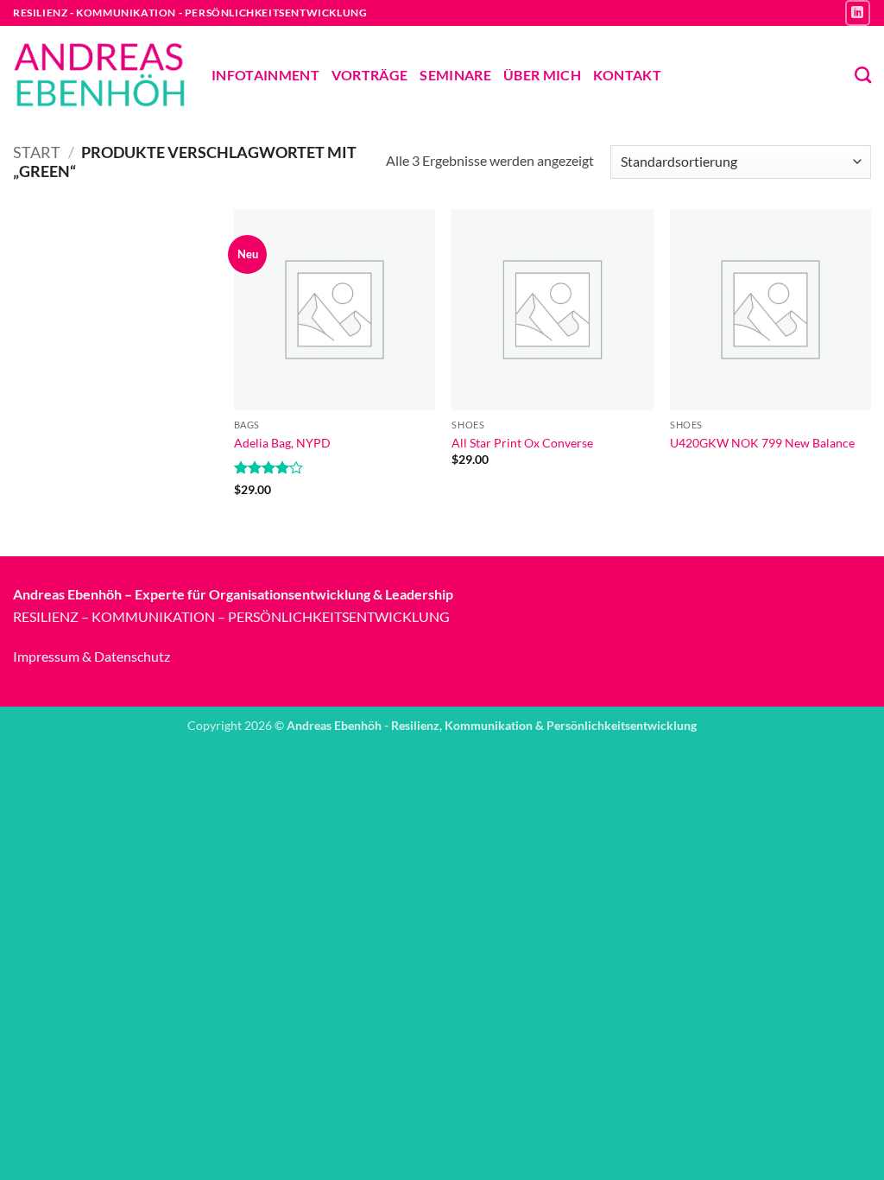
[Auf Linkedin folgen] (857, 12)
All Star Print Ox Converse (522, 442)
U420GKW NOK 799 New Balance (762, 442)
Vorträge (370, 75)
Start (36, 152)
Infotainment (265, 75)
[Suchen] (863, 74)
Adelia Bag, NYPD (282, 442)
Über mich (542, 75)
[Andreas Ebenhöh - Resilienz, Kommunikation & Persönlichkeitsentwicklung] (99, 74)
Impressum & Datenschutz (91, 656)
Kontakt (627, 75)
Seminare (455, 75)
